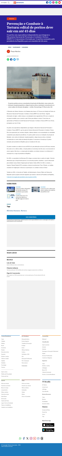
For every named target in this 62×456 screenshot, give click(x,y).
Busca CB (44, 370)
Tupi (43, 416)
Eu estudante (16, 47)
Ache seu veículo (25, 383)
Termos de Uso (4, 376)
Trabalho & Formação (27, 343)
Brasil (2, 345)
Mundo (3, 350)
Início (9, 47)
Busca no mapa (4, 387)
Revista (44, 399)
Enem (23, 347)
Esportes (3, 354)
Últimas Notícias (25, 350)
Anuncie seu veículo (26, 385)
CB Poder (44, 389)
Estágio (23, 345)
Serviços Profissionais (47, 355)
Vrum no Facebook (26, 396)
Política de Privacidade (6, 374)
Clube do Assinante (46, 372)
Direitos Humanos (14, 211)
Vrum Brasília (45, 391)
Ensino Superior (25, 341)
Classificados (45, 342)
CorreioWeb (45, 336)
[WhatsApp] (56, 3)
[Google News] (38, 439)
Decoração (3, 398)
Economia (3, 347)
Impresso (44, 360)
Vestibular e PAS (25, 354)
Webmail (44, 339)
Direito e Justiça (5, 356)
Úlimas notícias (4, 392)
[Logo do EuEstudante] (20, 2)
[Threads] (42, 439)
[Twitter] (50, 3)
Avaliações (24, 390)
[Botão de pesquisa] (8, 2)
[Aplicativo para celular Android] (48, 430)
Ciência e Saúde (5, 358)
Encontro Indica (45, 403)
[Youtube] (34, 439)
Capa (2, 339)
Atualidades (45, 401)
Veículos (44, 349)
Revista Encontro (46, 394)
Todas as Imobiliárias (6, 405)
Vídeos (23, 392)
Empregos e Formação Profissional (50, 351)
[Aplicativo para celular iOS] (48, 425)
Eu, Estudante (25, 336)
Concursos (25, 47)
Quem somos (4, 371)
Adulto (43, 353)
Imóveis (44, 347)
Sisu (23, 356)
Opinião (3, 360)
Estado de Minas (46, 410)
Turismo (3, 367)
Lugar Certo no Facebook (7, 403)
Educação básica (25, 339)
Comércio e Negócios (47, 357)
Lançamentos (4, 390)
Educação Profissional (27, 358)
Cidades (3, 341)
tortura (24, 211)
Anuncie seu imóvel (5, 385)
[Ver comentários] (17, 60)
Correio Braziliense (6, 336)
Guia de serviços (5, 394)
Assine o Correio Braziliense (48, 374)
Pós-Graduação (25, 360)
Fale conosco (25, 363)
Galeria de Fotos (5, 400)
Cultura (23, 352)
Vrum (23, 380)
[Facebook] (47, 3)
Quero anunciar (45, 344)
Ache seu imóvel (5, 383)
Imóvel (3, 380)
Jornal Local (45, 387)
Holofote (3, 363)
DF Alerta (44, 385)
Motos (23, 394)
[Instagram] (53, 3)
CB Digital (44, 368)
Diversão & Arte (5, 352)
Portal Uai (44, 412)
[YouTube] (59, 3)
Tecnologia (3, 365)
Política (3, 343)
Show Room (4, 396)
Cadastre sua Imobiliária (7, 407)
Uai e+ (43, 414)
